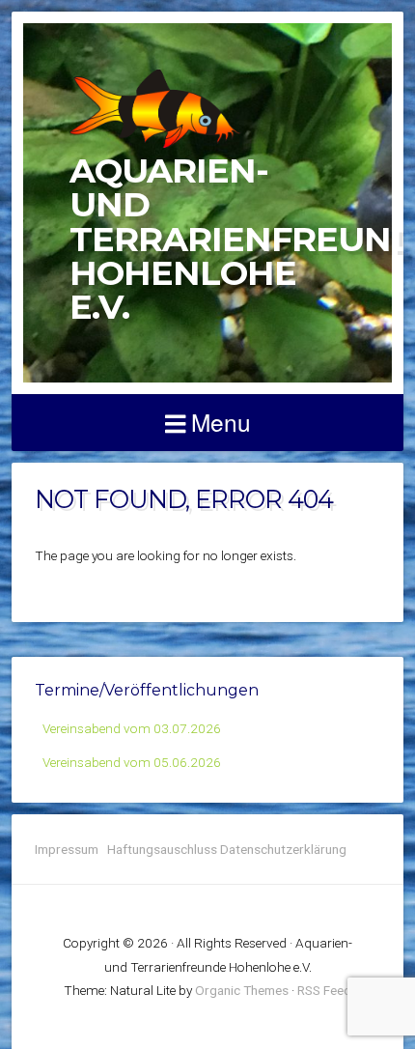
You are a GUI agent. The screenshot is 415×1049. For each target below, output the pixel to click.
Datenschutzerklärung (283, 849)
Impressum (71, 849)
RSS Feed (324, 990)
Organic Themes (242, 990)
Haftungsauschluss (162, 849)
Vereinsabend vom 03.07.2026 (131, 728)
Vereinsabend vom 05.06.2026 (131, 762)
